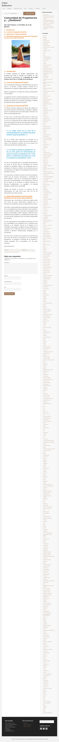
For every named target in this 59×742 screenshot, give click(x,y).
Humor (44, 366)
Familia (44, 340)
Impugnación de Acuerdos (48, 369)
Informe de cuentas (46, 377)
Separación (45, 638)
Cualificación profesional (47, 220)
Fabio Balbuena (7, 4)
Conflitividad (45, 189)
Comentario (6, 262)
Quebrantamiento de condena (48, 580)
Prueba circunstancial (47, 564)
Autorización (45, 121)
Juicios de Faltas (46, 413)
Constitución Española (13, 251)
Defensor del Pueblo (47, 241)
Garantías (45, 355)
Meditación (45, 463)
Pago (44, 510)
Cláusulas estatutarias (47, 155)
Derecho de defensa (47, 259)
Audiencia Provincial (46, 120)
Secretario (45, 622)
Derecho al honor (46, 256)
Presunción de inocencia (47, 532)
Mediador (45, 461)
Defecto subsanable (47, 236)
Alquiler (44, 86)
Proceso (44, 542)
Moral (44, 474)
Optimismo (45, 503)
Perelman (45, 519)
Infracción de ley (46, 380)
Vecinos (44, 694)
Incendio (44, 372)
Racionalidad (45, 582)
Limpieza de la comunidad (48, 25)
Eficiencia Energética (47, 309)
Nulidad (44, 489)
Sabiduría (44, 619)
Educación (45, 307)
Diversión (45, 298)
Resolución (45, 608)
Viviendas (45, 707)
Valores (44, 690)
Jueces (44, 406)
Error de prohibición (46, 317)
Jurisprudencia (45, 424)
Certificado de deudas (47, 139)
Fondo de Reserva (46, 348)
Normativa (45, 487)
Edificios (44, 306)
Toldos (44, 662)
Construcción (45, 200)
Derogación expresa (47, 277)
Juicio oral (45, 411)
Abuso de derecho (46, 42)
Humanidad (45, 364)
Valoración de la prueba (47, 688)
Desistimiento (45, 286)
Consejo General (46, 191)
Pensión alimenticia (46, 516)
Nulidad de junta (46, 494)
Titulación (45, 659)
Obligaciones (45, 498)
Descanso (45, 283)
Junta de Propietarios (47, 416)
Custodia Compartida (47, 228)
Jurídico (44, 422)
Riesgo (44, 617)
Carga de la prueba (46, 134)
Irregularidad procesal (47, 403)
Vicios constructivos (46, 701)
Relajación (45, 599)
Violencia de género (46, 703)
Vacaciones (45, 686)
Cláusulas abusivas (46, 152)
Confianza (45, 186)
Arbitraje (44, 105)
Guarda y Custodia (46, 358)
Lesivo (44, 435)
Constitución (45, 197)
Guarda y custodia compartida (48, 359)
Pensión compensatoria (47, 518)
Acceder (46, 739)
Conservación (45, 194)
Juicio (44, 409)
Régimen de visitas (46, 591)
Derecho (44, 251)
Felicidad (44, 342)
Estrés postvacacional (47, 327)
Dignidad (44, 293)
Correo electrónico (8, 281)
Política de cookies (26, 726)
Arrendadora (45, 108)
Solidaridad (45, 651)
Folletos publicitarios (47, 346)
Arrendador (45, 107)
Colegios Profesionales (47, 171)
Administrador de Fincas (47, 69)
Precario (44, 527)
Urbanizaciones (46, 685)
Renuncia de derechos (47, 603)
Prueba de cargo (46, 566)
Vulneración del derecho (47, 712)
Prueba (44, 562)
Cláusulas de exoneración (48, 154)
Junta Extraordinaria (46, 417)
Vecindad (44, 691)
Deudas (44, 290)
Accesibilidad (45, 43)
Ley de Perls (45, 439)
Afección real (45, 77)
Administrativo (45, 76)
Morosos (44, 477)
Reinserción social (46, 598)
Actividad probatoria (47, 56)
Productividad (45, 545)
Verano (44, 699)
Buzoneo (44, 131)
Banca (44, 123)
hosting (36, 739)
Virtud (44, 704)
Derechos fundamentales (22, 251)
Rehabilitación (45, 596)
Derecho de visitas (46, 264)
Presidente (45, 531)
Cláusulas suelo (46, 157)
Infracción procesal (46, 382)
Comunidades (45, 179)
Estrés (44, 325)
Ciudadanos (45, 147)
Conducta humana (46, 184)
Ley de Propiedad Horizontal (48, 440)
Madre (44, 452)
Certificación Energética (47, 137)
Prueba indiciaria (46, 569)
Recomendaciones (46, 588)
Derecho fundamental (47, 267)
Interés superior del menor (48, 398)
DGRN (44, 291)
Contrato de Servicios (47, 207)
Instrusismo (45, 393)
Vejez (44, 696)
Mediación (45, 460)
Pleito (44, 524)
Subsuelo (44, 654)
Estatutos (29, 251)
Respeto (44, 609)
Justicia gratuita (46, 427)
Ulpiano (44, 678)
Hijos (44, 361)
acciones (44, 52)
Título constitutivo (46, 660)
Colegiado (45, 167)
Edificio (44, 304)
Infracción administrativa (47, 379)
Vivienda (44, 706)
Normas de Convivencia (47, 484)
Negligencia (45, 481)
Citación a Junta (46, 144)
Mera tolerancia (46, 468)
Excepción (45, 330)
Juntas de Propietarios (47, 421)
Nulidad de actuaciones (47, 490)
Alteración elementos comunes (49, 91)
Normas (44, 482)
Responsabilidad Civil (47, 612)
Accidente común (46, 45)
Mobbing (44, 471)
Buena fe (44, 129)
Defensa (44, 239)
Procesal (44, 540)
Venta (44, 698)
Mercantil (45, 469)
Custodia (44, 226)
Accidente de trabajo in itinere (48, 47)
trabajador (45, 665)
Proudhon (45, 561)
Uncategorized (46, 681)
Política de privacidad (27, 724)
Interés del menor (46, 396)
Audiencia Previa (46, 118)
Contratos (45, 208)
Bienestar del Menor (47, 128)
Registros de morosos (47, 595)
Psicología (45, 575)
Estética (44, 324)
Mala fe (44, 453)
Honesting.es (41, 739)
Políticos (44, 526)
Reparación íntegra (46, 604)
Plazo (44, 523)
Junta (44, 414)
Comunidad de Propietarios (48, 176)
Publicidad (45, 579)
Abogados (45, 39)
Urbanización (45, 683)
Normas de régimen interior (48, 486)
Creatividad (45, 218)
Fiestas (44, 343)
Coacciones (45, 159)
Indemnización (46, 376)
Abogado (44, 37)
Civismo (44, 150)
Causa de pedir (46, 136)
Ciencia (44, 141)
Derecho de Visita (46, 262)
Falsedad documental (47, 337)
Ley (43, 437)
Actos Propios (45, 60)
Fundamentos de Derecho (48, 351)
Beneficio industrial (46, 126)
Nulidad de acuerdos (47, 492)
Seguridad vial (45, 627)
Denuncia (45, 247)
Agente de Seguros (46, 85)
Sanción (44, 620)
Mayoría (44, 458)
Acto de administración (47, 58)
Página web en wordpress (29, 739)
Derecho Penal (46, 269)
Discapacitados (46, 294)
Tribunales (45, 677)
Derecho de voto (46, 265)
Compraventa (45, 174)
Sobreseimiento (46, 646)
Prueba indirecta (46, 571)
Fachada (44, 335)
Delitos (44, 246)
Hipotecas (45, 363)
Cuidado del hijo (46, 222)
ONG (44, 501)
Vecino (44, 693)
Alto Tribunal (45, 92)
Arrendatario (45, 113)
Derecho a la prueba (47, 254)
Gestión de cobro (46, 356)
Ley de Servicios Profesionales (48, 442)
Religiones (45, 601)
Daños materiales (46, 231)
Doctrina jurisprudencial (47, 303)
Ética (44, 329)
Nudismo (33, 251)
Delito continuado (46, 244)
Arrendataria (45, 112)
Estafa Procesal (46, 320)
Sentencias (45, 633)
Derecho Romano (46, 272)
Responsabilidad (46, 611)
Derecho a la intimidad (47, 252)
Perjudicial (45, 521)
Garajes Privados (46, 353)
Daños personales (46, 233)
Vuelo (44, 711)
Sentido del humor (46, 636)
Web (5, 287)
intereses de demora (47, 400)
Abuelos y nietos (46, 40)
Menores (44, 466)
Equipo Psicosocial (46, 316)
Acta (44, 55)
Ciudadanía (45, 146)
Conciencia (45, 183)
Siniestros (45, 644)
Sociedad (44, 647)
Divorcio (44, 299)
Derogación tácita (46, 278)
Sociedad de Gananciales (47, 649)
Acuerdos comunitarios (47, 65)
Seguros (44, 632)
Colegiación (45, 163)
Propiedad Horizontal (8, 252)
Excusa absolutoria (46, 332)
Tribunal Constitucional (47, 673)
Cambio (44, 133)
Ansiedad (44, 94)
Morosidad (45, 476)
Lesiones (44, 434)
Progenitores (45, 550)
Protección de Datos (47, 559)
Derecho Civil (45, 257)
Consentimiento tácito (47, 192)
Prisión (44, 537)
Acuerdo (44, 61)
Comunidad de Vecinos (47, 178)
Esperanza (45, 319)
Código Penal (45, 162)
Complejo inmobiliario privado (48, 173)
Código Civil (45, 160)
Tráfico (44, 668)
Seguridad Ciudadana (47, 625)
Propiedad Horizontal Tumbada (49, 556)
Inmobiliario (45, 388)
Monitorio (45, 473)
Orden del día (45, 505)
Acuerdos (45, 63)
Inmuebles (45, 390)
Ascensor (45, 115)
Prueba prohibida (46, 574)
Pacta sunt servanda (47, 508)
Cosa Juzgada (45, 217)
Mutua (44, 479)
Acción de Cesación (46, 50)
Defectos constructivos (47, 238)
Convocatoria (45, 210)
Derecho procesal (46, 270)
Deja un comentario (30, 13)
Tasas (44, 657)
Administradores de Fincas (48, 71)
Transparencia (45, 670)
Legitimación (45, 432)
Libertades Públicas (46, 445)
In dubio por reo (46, 371)
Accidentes (45, 48)
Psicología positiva (46, 577)
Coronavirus (45, 213)
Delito (44, 243)
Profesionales (45, 548)
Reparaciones (45, 606)
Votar (44, 709)
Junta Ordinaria (46, 419)
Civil (44, 149)
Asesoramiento (46, 116)
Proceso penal (45, 543)
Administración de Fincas (47, 68)
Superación (45, 656)
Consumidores (46, 204)
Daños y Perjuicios (46, 234)
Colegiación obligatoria (47, 165)
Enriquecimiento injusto (47, 314)
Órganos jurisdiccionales (47, 506)
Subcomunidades (46, 652)
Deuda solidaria (46, 288)
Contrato (44, 205)
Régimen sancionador (47, 593)
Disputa (44, 296)
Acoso (44, 53)
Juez (44, 408)
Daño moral (45, 230)
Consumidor (45, 202)
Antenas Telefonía (46, 96)
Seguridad (45, 623)
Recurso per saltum (46, 590)
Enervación (45, 312)
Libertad (44, 443)
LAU (44, 430)
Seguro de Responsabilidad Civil (49, 630)
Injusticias (45, 387)
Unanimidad (45, 680)
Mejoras (44, 464)
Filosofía (44, 345)
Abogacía (45, 35)
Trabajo (44, 667)
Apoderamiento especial (47, 103)
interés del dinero (46, 395)
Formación (45, 350)
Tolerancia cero (46, 664)
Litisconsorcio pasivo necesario (49, 448)
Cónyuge (44, 212)
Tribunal (44, 672)
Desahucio (45, 280)
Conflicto (44, 187)
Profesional (45, 547)
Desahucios (45, 282)
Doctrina (44, 301)
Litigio (44, 447)
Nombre (6, 275)
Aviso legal (25, 723)
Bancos (44, 124)
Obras (44, 500)
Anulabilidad (45, 97)
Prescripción (45, 529)
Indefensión (45, 374)
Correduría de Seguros (47, 215)
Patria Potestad (46, 513)
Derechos (45, 273)
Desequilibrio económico (47, 285)
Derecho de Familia (46, 260)
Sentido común (46, 635)
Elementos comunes (47, 311)
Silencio (44, 640)
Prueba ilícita (45, 567)
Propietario (45, 558)
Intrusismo (45, 401)
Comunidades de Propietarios (14, 249)
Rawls (44, 584)
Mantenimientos (46, 455)
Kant (44, 429)
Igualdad (44, 368)
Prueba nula (45, 572)
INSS (44, 392)
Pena (44, 514)
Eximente (45, 333)
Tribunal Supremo (16, 252)
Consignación (45, 196)
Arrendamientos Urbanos (47, 110)
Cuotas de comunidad (47, 225)
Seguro (44, 628)
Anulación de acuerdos (47, 99)
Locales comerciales (47, 450)
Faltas (44, 338)
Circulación (45, 142)
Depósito (45, 249)
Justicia (44, 426)
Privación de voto (46, 538)
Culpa (44, 223)
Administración (46, 66)
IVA (43, 404)
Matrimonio (45, 456)
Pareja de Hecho (46, 511)
